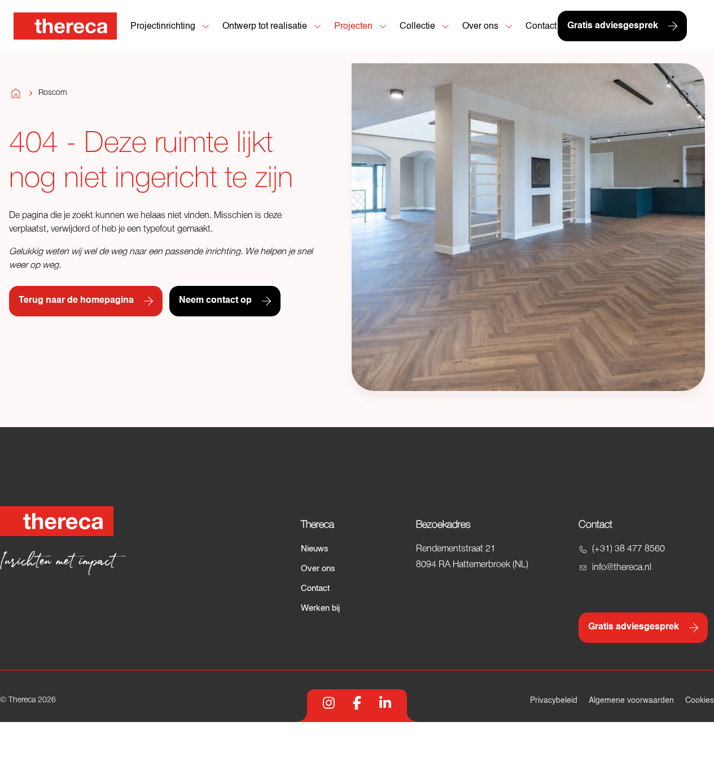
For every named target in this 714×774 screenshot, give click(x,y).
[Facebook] (357, 703)
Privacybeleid (553, 701)
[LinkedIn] (385, 703)
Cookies (699, 701)
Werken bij (320, 608)
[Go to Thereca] (65, 26)
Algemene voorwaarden (631, 701)
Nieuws (314, 549)
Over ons (318, 568)
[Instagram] (329, 703)
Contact (315, 588)
